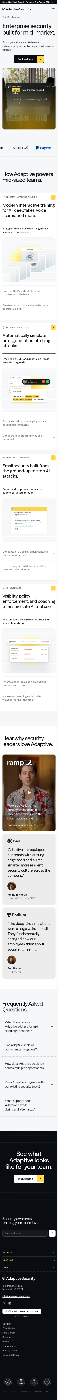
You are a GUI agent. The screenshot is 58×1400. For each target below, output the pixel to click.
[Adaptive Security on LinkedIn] (10, 1317)
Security (6, 1338)
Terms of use (9, 1360)
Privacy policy (9, 1364)
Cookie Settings (10, 1369)
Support (6, 1351)
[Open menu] (53, 9)
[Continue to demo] (52, 1233)
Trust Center (8, 1342)
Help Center (8, 1347)
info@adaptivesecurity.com (16, 1310)
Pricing (5, 1356)
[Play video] (29, 792)
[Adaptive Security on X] (4, 1317)
